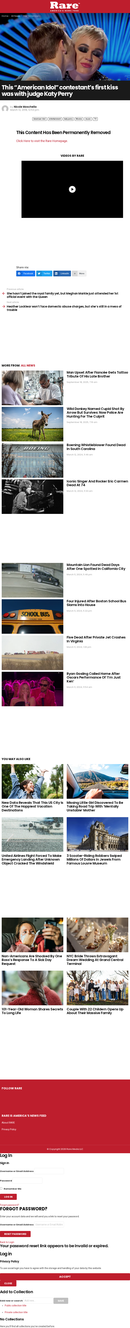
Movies (79, 119)
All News (28, 365)
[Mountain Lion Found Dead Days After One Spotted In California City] (32, 580)
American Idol (40, 119)
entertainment (55, 119)
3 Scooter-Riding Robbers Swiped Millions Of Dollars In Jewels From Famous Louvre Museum (94, 859)
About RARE (8, 1122)
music (88, 119)
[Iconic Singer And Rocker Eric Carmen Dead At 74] (32, 496)
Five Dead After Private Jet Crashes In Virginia (96, 639)
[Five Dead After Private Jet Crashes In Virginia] (32, 652)
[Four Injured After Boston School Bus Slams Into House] (32, 616)
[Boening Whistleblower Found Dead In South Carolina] (32, 460)
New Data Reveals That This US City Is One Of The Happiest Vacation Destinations (32, 806)
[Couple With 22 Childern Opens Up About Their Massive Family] (97, 988)
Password (6, 1180)
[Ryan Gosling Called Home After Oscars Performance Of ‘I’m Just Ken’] (32, 689)
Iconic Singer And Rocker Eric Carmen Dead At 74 (97, 483)
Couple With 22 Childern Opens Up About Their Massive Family (95, 1011)
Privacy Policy (9, 1129)
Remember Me (12, 1188)
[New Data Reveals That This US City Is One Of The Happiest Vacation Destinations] (32, 781)
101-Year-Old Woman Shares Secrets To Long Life (32, 1011)
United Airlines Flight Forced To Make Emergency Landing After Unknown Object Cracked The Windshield (32, 859)
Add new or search (11, 1300)
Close (8, 1283)
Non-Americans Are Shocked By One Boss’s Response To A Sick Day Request (32, 960)
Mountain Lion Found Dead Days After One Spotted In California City (96, 566)
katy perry (68, 119)
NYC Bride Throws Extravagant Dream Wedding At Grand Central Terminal (95, 960)
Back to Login (7, 1242)
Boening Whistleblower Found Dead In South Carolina (96, 447)
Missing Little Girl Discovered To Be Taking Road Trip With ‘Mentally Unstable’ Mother (95, 806)
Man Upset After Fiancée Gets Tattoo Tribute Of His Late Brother (97, 374)
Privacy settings (10, 1136)
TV (95, 119)
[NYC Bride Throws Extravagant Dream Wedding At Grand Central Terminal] (97, 935)
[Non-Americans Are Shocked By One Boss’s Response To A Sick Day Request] (32, 935)
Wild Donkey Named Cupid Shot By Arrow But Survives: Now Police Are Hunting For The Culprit (95, 412)
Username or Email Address (17, 1171)
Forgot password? (9, 1205)
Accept (65, 1277)
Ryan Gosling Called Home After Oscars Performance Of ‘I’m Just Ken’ (94, 677)
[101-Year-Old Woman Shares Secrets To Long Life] (32, 988)
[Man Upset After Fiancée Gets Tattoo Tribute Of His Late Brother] (32, 388)
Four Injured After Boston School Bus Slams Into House (96, 603)
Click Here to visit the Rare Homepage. (42, 141)
